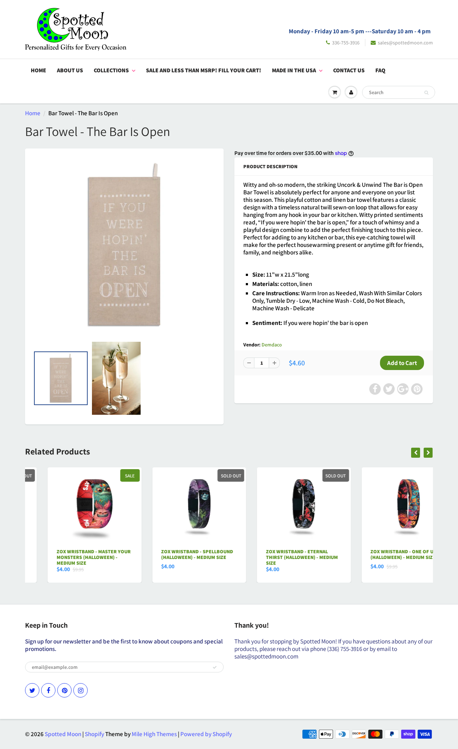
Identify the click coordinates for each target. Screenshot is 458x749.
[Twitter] (32, 690)
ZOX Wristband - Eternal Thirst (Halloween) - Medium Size (279, 557)
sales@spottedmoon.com (405, 42)
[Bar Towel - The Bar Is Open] (124, 245)
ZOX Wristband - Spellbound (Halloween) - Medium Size (175, 554)
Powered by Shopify (206, 734)
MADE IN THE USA (294, 70)
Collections (111, 70)
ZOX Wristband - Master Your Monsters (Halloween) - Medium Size (71, 557)
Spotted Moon (63, 734)
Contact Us (349, 70)
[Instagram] (80, 690)
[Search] (426, 92)
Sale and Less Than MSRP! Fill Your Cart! (203, 70)
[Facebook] (48, 690)
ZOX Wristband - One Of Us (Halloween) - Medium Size (381, 554)
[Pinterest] (64, 690)
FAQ (380, 70)
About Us (70, 70)
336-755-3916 (346, 42)
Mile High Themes (154, 734)
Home (38, 70)
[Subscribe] (214, 667)
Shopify (94, 734)
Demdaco (272, 344)
